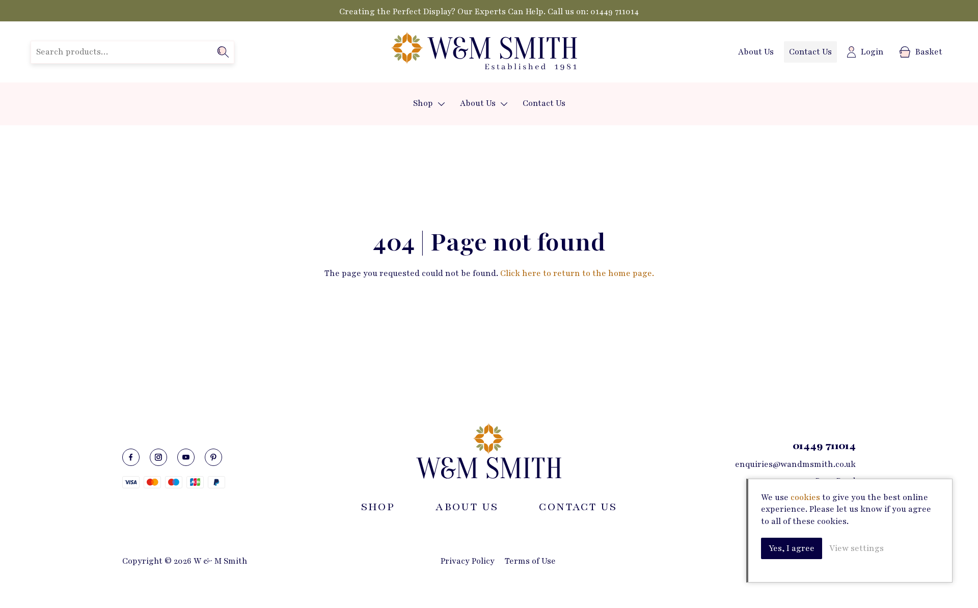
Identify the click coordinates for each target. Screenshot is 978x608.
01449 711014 (614, 11)
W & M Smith (484, 52)
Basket (928, 52)
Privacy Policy (468, 561)
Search (223, 52)
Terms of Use (530, 561)
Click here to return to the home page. (577, 273)
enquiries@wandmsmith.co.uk (795, 464)
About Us (756, 52)
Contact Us (810, 52)
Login (872, 52)
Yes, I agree (791, 548)
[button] (441, 104)
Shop (423, 103)
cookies (805, 497)
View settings (856, 548)
